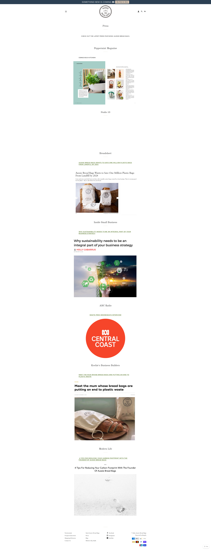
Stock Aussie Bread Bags (92, 533)
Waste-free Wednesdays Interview (105, 315)
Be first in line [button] (122, 2)
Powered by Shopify (140, 535)
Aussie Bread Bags (141, 533)
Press (87, 535)
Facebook (111, 533)
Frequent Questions (70, 535)
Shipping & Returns (70, 538)
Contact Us (68, 540)
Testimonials (68, 533)
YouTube (111, 538)
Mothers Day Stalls (91, 540)
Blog (87, 538)
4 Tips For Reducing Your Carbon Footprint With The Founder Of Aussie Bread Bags (103, 459)
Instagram (111, 535)
